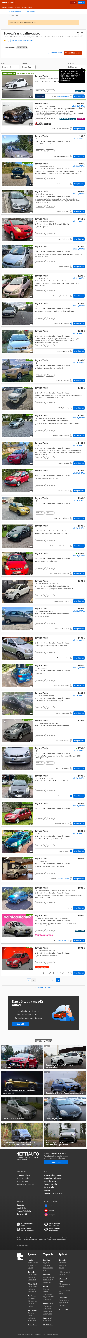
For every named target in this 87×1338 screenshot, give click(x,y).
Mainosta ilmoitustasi (25, 1184)
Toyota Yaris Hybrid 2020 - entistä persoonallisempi (65, 1057)
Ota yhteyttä (79, 96)
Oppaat (47, 1190)
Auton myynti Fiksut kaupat (27, 1224)
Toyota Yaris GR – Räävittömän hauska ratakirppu (22, 1057)
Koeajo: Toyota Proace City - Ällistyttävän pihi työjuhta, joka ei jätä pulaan (65, 1135)
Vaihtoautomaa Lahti (63, 940)
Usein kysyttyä (50, 1181)
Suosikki (40, 91)
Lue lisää (20, 1024)
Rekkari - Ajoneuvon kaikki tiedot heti (55, 1224)
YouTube (51, 1210)
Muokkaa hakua (16, 11)
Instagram (52, 1215)
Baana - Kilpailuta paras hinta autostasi (27, 1229)
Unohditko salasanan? (53, 1178)
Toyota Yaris (43, 85)
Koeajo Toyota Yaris (65, 1109)
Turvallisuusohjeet (51, 1184)
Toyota (11, 16)
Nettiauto (7, 2)
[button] (10, 66)
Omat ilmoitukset (24, 1178)
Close (83, 71)
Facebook (51, 1206)
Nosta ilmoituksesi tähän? (26, 73)
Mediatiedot (21, 1208)
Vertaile (50, 91)
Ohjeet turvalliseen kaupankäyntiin (54, 1229)
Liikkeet (17, 7)
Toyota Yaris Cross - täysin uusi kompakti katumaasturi (22, 1083)
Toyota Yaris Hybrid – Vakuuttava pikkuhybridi (65, 1083)
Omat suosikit (22, 1181)
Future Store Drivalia (63, 96)
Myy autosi (81, 2)
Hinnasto (20, 1205)
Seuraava (58, 980)
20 (53, 980)
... (47, 980)
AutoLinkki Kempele (63, 879)
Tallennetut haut (23, 1175)
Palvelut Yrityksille (24, 1211)
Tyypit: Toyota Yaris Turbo (22, 1109)
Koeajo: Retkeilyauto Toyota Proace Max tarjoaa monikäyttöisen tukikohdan (22, 1135)
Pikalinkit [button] (24, 7)
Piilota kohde (4, 137)
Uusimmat (11, 7)
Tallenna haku (30, 11)
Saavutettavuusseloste (53, 1193)
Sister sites (13, 2)
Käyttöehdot (49, 1187)
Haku (5, 7)
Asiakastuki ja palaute (53, 1175)
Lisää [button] (29, 7)
